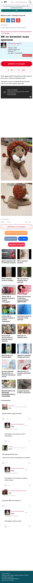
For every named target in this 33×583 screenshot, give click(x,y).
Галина (10, 446)
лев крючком (5, 219)
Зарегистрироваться (21, 2)
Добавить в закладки (16, 64)
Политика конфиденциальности (10, 578)
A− (9, 70)
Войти (12, 2)
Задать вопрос (14, 575)
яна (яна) (11, 405)
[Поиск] (30, 2)
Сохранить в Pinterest (16, 244)
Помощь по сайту (23, 575)
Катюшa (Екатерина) (15, 43)
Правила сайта (6, 575)
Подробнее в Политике (16, 7)
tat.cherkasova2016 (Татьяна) (17, 490)
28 (4, 222)
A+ (19, 70)
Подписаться (27, 55)
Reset (23, 70)
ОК (16, 10)
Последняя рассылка (7, 577)
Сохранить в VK (10, 239)
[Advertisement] (16, 118)
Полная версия (6, 573)
